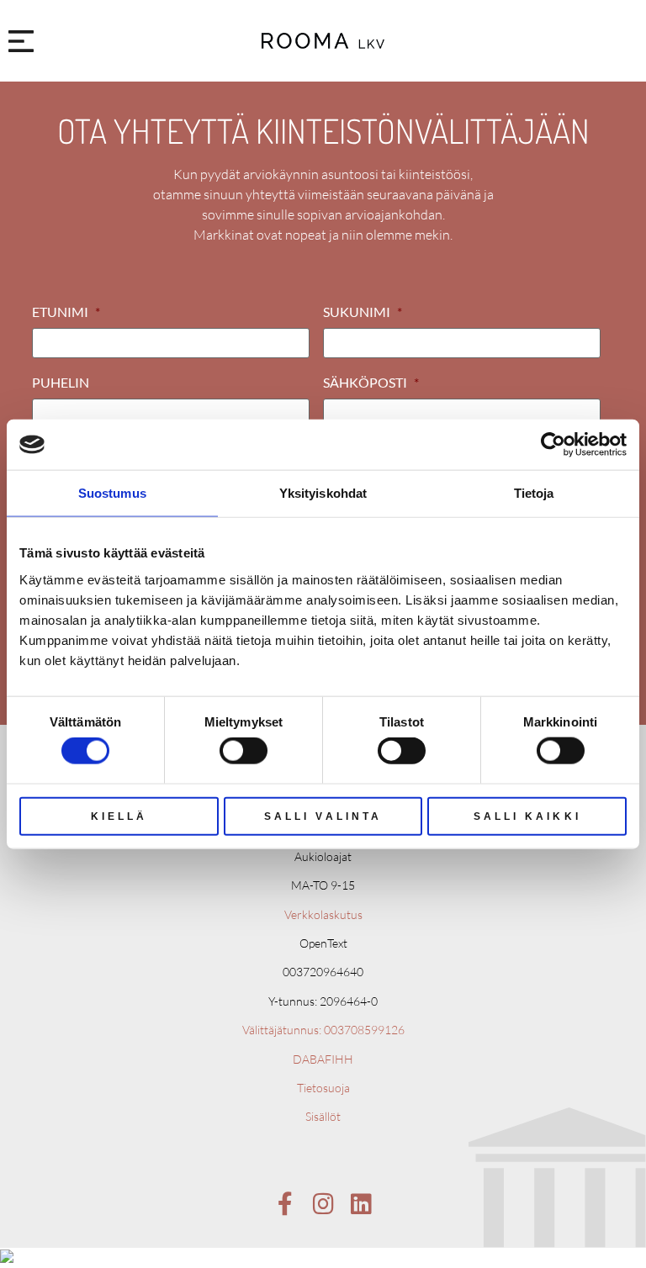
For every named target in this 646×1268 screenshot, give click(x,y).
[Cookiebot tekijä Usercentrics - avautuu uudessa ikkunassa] (553, 444)
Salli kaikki (527, 816)
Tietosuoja (323, 1087)
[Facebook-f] (285, 1204)
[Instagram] (323, 1204)
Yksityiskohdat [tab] (323, 493)
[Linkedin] (361, 1204)
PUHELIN (60, 382)
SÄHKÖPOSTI (371, 382)
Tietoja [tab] (534, 493)
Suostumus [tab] (112, 493)
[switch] (243, 750)
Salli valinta (323, 816)
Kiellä (119, 816)
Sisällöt (323, 1116)
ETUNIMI (66, 312)
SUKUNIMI (362, 312)
